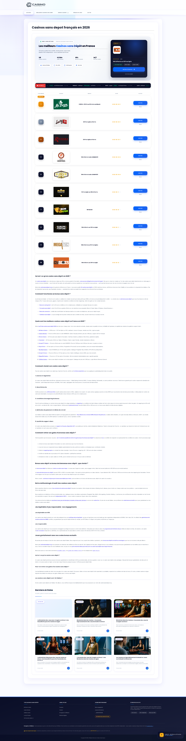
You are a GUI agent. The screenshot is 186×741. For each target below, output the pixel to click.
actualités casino (61, 550)
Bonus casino (62, 12)
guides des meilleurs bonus (75, 550)
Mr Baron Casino (27, 707)
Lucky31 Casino (27, 715)
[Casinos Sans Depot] (36, 7)
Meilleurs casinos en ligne (44, 12)
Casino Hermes (43, 333)
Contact (61, 710)
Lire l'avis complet (129, 73)
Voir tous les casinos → (29, 718)
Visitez (140, 103)
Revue (140, 106)
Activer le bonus (127, 69)
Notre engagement (99, 707)
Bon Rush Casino (43, 349)
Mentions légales (63, 715)
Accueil (28, 12)
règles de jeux (95, 550)
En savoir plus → (150, 725)
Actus (89, 12)
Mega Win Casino (43, 356)
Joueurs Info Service (99, 710)
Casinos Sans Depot (101, 737)
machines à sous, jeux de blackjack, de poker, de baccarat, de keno (69, 500)
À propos (61, 707)
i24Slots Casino (43, 359)
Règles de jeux (77, 12)
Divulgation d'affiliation (64, 712)
